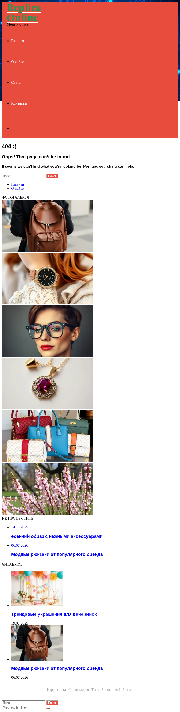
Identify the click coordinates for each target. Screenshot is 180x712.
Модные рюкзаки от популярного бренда (57, 668)
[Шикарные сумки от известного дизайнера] (90, 436)
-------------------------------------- (90, 685)
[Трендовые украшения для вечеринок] (94, 589)
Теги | (96, 690)
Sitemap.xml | (112, 690)
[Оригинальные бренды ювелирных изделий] (90, 384)
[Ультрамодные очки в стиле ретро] (90, 331)
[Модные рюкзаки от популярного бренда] (90, 226)
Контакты (19, 103)
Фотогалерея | (79, 690)
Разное (128, 690)
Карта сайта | (57, 690)
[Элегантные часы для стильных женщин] (90, 279)
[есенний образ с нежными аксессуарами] (90, 489)
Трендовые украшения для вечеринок (54, 614)
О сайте (17, 62)
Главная (17, 41)
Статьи (16, 82)
